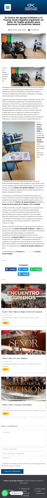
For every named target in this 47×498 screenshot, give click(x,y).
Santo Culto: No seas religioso (15, 358)
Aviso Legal (40, 489)
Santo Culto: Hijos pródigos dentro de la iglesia (22, 311)
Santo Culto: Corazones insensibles (17, 404)
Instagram (29, 251)
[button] (7, 7)
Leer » (5, 323)
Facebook (20, 251)
